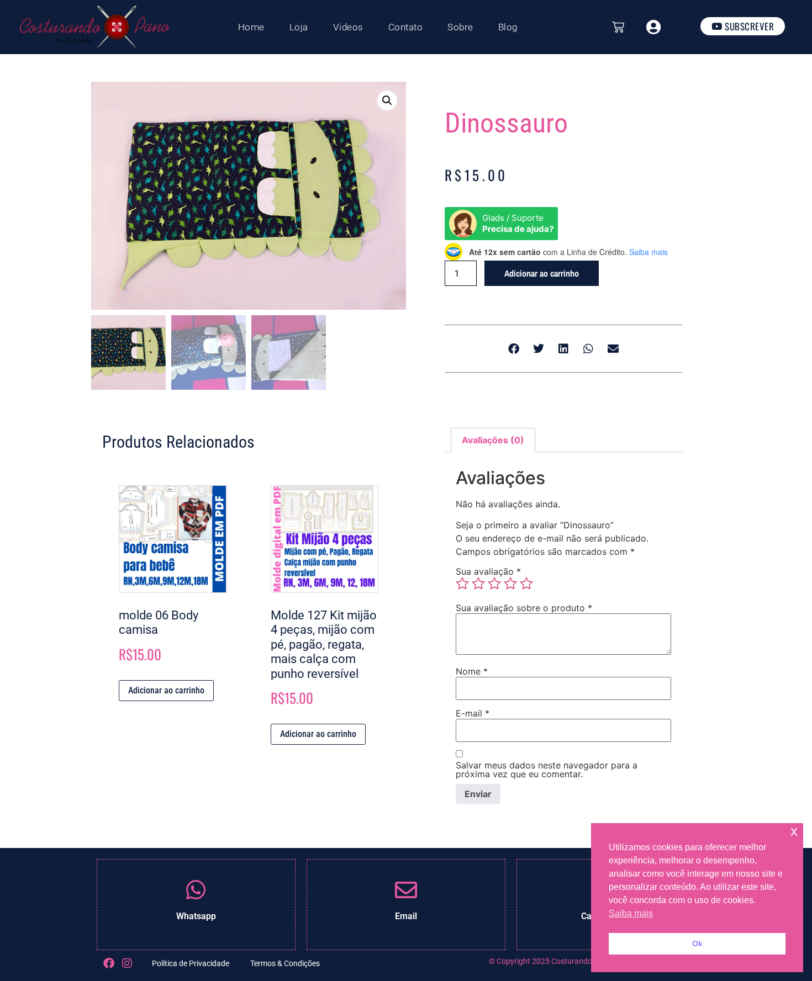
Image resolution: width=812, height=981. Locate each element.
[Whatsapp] (196, 890)
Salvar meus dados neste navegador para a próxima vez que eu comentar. (546, 769)
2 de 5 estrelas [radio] (478, 583)
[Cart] (618, 27)
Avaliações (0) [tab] (493, 440)
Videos (348, 27)
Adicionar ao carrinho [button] (166, 690)
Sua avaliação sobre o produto (524, 607)
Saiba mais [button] (631, 913)
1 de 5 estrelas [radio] (462, 583)
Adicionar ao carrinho (541, 273)
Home (251, 27)
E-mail (472, 713)
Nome (472, 671)
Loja (298, 27)
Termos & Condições (285, 963)
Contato (405, 27)
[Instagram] (127, 963)
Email (406, 916)
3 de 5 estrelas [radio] (494, 583)
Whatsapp (196, 916)
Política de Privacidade (190, 963)
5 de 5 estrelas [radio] (526, 583)
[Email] (406, 890)
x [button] (794, 831)
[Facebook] (109, 963)
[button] (387, 100)
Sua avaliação (488, 571)
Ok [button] (697, 943)
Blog (508, 27)
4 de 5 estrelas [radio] (510, 583)
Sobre (460, 27)
